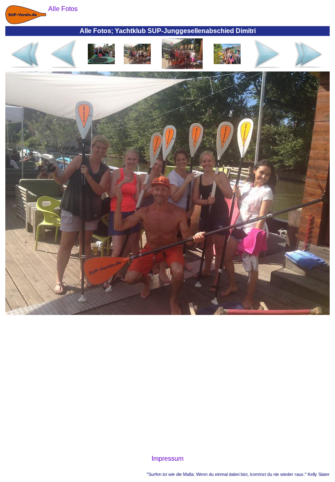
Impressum (167, 458)
